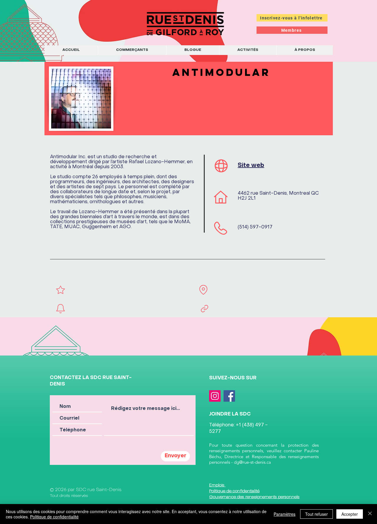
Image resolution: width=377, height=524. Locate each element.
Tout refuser (316, 514)
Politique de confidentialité (54, 517)
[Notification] (60, 308)
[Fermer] (369, 514)
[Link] (204, 308)
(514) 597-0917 (255, 227)
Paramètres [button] (284, 514)
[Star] (60, 290)
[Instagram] (215, 396)
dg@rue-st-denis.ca (252, 462)
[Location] (203, 290)
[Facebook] (229, 396)
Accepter (349, 514)
